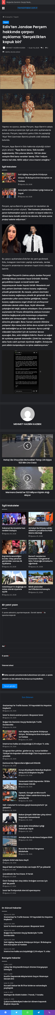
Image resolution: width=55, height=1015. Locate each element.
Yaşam (16, 17)
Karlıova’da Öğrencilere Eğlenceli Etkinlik (21, 763)
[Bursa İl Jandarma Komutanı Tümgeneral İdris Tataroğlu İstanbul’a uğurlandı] (41, 547)
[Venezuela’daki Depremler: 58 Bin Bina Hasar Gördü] (10, 785)
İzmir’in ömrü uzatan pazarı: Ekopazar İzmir (23, 715)
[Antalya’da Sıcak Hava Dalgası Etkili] (10, 841)
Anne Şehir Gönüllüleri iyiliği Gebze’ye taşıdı (31, 827)
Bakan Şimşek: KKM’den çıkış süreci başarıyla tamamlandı (35, 816)
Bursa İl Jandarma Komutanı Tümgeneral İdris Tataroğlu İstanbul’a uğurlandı (40, 560)
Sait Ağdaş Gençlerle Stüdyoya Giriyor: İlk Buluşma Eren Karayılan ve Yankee (35, 177)
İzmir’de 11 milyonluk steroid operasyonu (21, 890)
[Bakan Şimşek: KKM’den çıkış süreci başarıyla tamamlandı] (10, 818)
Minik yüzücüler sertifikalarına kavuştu (39, 588)
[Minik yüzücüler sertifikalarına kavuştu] (41, 577)
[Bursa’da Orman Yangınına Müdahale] (10, 852)
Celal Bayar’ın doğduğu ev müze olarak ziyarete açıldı (14, 589)
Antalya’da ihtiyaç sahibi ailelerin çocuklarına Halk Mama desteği (40, 530)
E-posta (6, 656)
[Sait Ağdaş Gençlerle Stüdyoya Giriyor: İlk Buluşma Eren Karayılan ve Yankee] (9, 177)
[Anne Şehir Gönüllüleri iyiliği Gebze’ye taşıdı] (9, 193)
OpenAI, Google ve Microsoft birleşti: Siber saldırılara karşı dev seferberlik (34, 795)
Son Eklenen (27, 697)
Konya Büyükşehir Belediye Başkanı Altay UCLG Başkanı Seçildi (35, 771)
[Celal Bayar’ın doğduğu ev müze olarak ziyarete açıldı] (14, 577)
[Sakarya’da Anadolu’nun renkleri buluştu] (14, 519)
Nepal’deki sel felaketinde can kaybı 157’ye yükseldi (27, 867)
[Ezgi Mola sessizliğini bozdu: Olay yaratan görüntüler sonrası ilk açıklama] (14, 547)
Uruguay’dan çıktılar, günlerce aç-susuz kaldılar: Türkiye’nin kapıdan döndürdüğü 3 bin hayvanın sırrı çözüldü (27, 753)
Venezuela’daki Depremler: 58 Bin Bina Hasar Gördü (34, 782)
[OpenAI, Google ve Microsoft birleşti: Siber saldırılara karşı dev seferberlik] (10, 796)
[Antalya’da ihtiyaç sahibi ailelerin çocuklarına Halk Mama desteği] (41, 519)
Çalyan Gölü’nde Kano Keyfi (16, 860)
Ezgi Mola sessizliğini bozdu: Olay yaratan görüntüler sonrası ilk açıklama (12, 560)
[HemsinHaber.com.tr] (27, 7)
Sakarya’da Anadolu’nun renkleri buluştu (13, 529)
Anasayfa (8, 17)
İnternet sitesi (7, 665)
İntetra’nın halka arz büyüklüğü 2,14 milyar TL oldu (26, 744)
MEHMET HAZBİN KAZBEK (15, 48)
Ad (4, 646)
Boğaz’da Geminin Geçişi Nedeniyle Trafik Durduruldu (28, 2)
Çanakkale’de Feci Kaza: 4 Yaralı (18, 874)
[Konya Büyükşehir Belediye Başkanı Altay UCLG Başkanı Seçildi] (10, 773)
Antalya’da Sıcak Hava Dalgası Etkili (35, 837)
